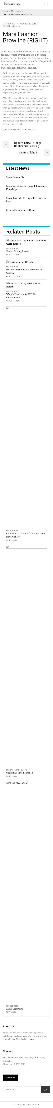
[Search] (45, 1089)
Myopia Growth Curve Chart (20, 210)
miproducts (16, 11)
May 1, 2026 (11, 1012)
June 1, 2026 (11, 776)
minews (10, 770)
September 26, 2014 (26, 24)
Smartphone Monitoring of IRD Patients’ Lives (26, 200)
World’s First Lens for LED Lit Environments (21, 296)
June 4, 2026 (11, 540)
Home (5, 11)
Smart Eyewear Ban (15, 177)
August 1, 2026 (13, 255)
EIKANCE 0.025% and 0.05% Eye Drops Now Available (25, 535)
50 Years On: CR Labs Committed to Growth (24, 271)
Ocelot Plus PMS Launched (19, 772)
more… (32, 1039)
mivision (16, 26)
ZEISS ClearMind (14, 1008)
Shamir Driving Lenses (17, 251)
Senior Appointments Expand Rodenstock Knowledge (26, 187)
